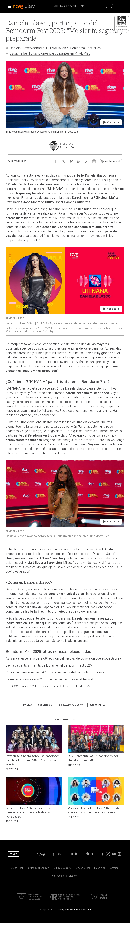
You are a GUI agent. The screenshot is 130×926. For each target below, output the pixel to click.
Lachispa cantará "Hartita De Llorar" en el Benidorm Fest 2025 (49, 665)
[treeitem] (65, 6)
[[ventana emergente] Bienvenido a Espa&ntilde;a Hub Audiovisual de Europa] (100, 900)
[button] (9, 6)
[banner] (28, 6)
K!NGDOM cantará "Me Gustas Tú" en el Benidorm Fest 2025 (48, 686)
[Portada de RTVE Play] (24, 6)
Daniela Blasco (21, 48)
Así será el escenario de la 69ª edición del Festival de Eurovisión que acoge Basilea (63, 658)
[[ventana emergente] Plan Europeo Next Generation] (29, 900)
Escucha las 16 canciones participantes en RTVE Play (50, 53)
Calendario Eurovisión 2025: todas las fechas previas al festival (49, 679)
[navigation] (69, 6)
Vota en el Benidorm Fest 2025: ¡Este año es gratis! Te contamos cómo (55, 672)
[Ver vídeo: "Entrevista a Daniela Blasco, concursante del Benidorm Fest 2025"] (65, 97)
